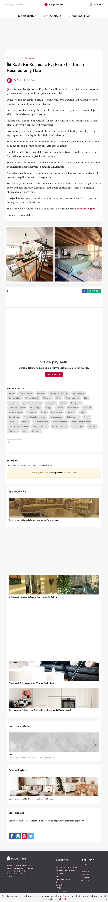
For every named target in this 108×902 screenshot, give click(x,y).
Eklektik (41, 393)
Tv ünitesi (13, 403)
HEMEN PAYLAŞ (54, 374)
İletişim (59, 876)
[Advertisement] (57, 27)
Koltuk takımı (15, 398)
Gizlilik (59, 882)
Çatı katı (92, 426)
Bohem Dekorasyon (59, 393)
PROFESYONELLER (81, 16)
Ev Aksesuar (56, 417)
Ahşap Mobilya (15, 412)
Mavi (25, 431)
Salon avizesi (73, 417)
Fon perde (76, 403)
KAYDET (95, 291)
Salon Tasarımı (13, 58)
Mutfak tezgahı (60, 421)
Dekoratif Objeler (17, 407)
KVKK (58, 888)
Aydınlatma (56, 412)
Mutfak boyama (40, 426)
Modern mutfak (41, 421)
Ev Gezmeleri (28, 58)
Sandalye (31, 412)
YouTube (85, 880)
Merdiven (87, 407)
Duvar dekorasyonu (32, 403)
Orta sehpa (35, 407)
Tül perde (50, 403)
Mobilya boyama (59, 426)
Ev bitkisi (13, 421)
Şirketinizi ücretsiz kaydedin (68, 867)
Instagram (85, 875)
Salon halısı (14, 417)
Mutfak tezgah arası (81, 421)
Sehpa (48, 407)
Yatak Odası (77, 426)
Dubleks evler (25, 393)
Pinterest (85, 877)
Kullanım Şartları (63, 879)
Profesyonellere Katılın (66, 870)
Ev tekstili (73, 407)
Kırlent (60, 407)
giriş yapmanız (55, 472)
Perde (63, 403)
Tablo (87, 417)
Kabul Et (62, 899)
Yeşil (58, 398)
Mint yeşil (13, 431)
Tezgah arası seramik (18, 426)
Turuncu (47, 398)
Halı (86, 398)
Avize (43, 412)
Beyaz (82, 412)
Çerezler (60, 885)
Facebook (85, 872)
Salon (11, 393)
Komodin (36, 431)
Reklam (59, 873)
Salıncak (71, 412)
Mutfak (25, 421)
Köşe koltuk (78, 393)
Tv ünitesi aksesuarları (34, 417)
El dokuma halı (72, 398)
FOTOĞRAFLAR (28, 16)
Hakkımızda (61, 891)
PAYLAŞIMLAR (54, 16)
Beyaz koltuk (32, 398)
